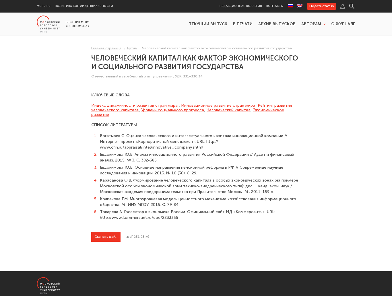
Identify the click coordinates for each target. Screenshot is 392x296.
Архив (132, 48)
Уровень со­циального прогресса (172, 110)
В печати (243, 24)
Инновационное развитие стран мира (218, 105)
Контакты (275, 6)
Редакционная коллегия (241, 6)
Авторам (311, 24)
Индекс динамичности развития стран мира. (134, 105)
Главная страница (106, 48)
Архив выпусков (277, 24)
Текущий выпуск (208, 24)
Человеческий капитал (228, 110)
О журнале (343, 24)
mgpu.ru (44, 6)
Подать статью (321, 6)
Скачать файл (105, 237)
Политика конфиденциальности (84, 6)
